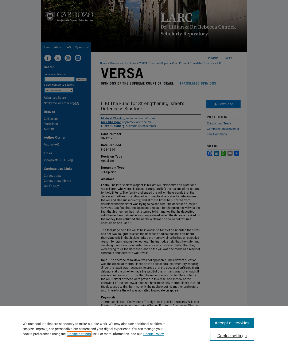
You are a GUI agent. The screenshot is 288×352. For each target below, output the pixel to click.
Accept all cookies (232, 322)
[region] (144, 329)
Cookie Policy (153, 334)
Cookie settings (79, 334)
